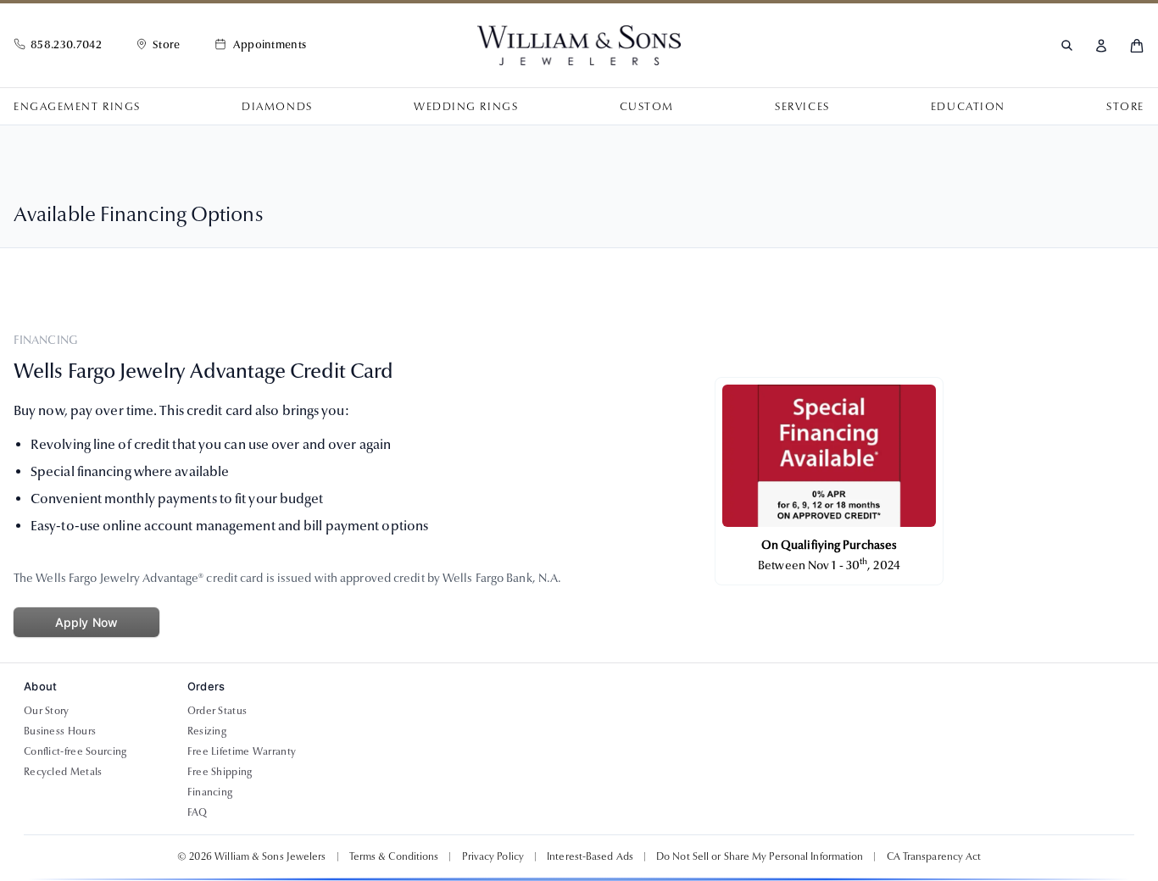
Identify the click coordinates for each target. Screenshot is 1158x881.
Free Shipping (220, 772)
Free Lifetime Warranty (242, 751)
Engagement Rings (77, 107)
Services (802, 107)
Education (968, 107)
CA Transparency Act (934, 856)
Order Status (217, 711)
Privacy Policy (493, 856)
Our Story (47, 711)
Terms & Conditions (394, 856)
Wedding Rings (466, 107)
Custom (647, 107)
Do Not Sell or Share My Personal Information (759, 856)
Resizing (206, 731)
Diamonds (277, 107)
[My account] (1101, 45)
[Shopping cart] (1136, 45)
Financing (210, 792)
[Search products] (1067, 45)
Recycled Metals (63, 772)
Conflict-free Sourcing (75, 751)
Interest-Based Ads (590, 856)
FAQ (197, 812)
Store (1125, 107)
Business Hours (60, 731)
